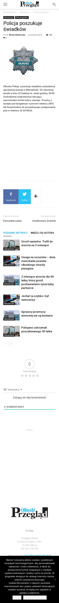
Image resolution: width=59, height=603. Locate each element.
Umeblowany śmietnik (44, 220)
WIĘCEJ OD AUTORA (42, 232)
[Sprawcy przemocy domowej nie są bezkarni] (11, 315)
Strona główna (10, 12)
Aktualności (25, 12)
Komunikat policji (12, 220)
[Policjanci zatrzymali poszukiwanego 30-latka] (11, 331)
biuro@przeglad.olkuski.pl (37, 555)
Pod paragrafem (41, 12)
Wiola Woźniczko (17, 35)
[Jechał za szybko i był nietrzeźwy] (11, 299)
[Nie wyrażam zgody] (55, 579)
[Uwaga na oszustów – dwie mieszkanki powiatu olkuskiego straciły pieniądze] (11, 260)
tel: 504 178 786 (29, 548)
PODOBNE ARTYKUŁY (15, 232)
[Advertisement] (29, 145)
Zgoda (17, 597)
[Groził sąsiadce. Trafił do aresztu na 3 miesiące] (11, 245)
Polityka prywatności (34, 597)
